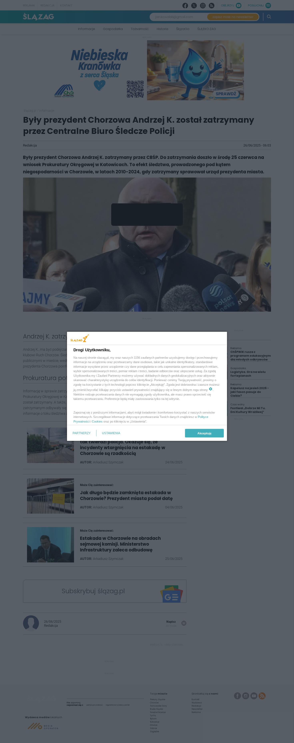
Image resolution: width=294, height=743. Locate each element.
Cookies (97, 421)
